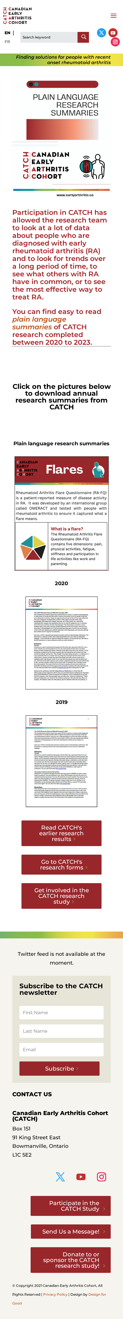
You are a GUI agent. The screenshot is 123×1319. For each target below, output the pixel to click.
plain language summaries (39, 323)
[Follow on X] (101, 32)
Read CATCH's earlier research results (61, 833)
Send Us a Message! (70, 1231)
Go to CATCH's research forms (61, 864)
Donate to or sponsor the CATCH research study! (71, 1260)
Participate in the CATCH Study (74, 1206)
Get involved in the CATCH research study (61, 896)
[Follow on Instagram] (115, 41)
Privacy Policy (55, 1294)
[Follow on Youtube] (113, 32)
